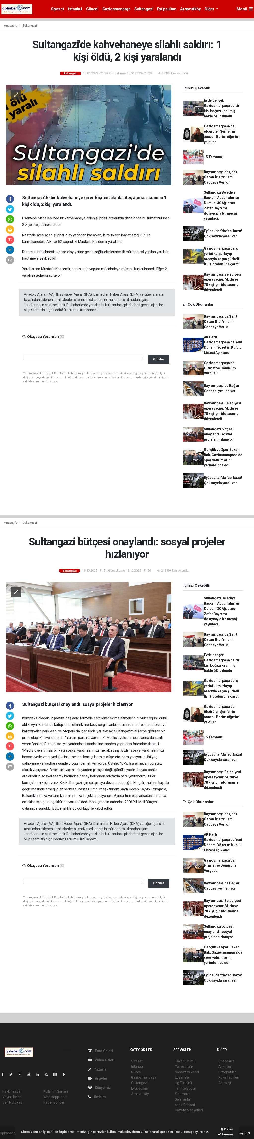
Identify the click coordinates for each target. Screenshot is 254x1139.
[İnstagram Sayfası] (22, 1074)
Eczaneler (182, 1077)
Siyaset (57, 9)
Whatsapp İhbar (55, 1097)
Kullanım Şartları (55, 1091)
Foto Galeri (103, 1051)
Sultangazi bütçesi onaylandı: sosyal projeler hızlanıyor (219, 434)
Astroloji (224, 1083)
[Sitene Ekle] (66, 1074)
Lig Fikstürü (183, 1083)
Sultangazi (143, 9)
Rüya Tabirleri (228, 1077)
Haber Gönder (53, 1102)
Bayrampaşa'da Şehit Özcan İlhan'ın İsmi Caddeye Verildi (220, 177)
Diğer (210, 9)
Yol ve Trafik (184, 1067)
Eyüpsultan (166, 9)
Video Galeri (104, 1060)
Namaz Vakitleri (187, 1072)
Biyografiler (227, 1072)
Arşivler (100, 1078)
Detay (228, 1129)
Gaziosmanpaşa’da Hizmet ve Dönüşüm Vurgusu (220, 368)
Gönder (158, 359)
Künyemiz (102, 1088)
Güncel (92, 9)
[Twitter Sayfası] (13, 1074)
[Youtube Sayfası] (30, 1074)
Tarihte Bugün (185, 1088)
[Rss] (48, 1074)
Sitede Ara (226, 1061)
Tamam (227, 1134)
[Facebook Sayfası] (5, 1074)
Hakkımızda (11, 1091)
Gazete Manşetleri (189, 1110)
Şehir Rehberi (185, 1105)
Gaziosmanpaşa (116, 9)
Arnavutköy (190, 9)
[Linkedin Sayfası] (39, 1074)
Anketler (224, 1067)
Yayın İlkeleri (11, 1097)
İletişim (99, 1097)
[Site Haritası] (57, 1074)
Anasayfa (11, 25)
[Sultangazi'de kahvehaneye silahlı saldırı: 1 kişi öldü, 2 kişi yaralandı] (88, 135)
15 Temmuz (213, 157)
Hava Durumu (185, 1061)
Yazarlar (101, 1069)
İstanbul (75, 9)
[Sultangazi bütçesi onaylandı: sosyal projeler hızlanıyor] (88, 637)
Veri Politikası (12, 1102)
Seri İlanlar (183, 1099)
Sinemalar (182, 1094)
